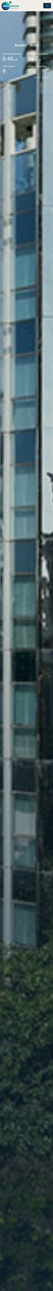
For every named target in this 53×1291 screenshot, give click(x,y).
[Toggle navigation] (47, 5)
